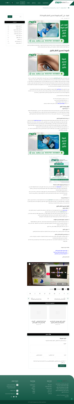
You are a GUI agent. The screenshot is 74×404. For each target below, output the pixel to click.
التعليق (64, 343)
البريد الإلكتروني (51, 355)
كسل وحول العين (18, 41)
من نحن (34, 386)
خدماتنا (34, 389)
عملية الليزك (62, 212)
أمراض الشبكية (18, 26)
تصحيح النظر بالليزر (57, 78)
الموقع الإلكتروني (39, 355)
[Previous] (31, 303)
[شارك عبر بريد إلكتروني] (30, 294)
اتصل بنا (34, 393)
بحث (10, 16)
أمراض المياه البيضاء (17, 31)
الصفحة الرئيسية (32, 385)
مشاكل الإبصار (51, 289)
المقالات (33, 391)
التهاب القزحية (18, 35)
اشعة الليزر (50, 200)
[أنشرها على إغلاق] (59, 294)
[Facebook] (9, 3)
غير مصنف (19, 39)
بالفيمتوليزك (58, 187)
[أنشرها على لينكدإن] (40, 294)
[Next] (29, 303)
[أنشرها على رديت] (49, 294)
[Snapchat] (5, 3)
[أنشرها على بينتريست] (54, 294)
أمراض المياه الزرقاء (17, 33)
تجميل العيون (18, 37)
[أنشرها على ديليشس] (45, 294)
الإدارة (65, 289)
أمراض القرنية (18, 28)
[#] (16, 397)
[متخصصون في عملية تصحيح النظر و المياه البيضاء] (62, 2)
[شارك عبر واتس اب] (35, 294)
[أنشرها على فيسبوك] (64, 294)
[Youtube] (7, 3)
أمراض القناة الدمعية (17, 30)
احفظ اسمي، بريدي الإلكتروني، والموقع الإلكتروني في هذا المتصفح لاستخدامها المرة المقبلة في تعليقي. (49, 361)
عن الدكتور (33, 388)
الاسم (65, 355)
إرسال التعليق (62, 365)
